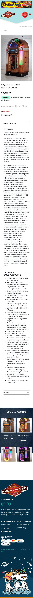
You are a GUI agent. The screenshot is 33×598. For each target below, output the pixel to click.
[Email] (26, 106)
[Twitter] (19, 106)
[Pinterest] (23, 106)
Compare (6, 115)
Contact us (5, 532)
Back (5, 31)
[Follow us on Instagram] (3, 504)
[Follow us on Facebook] (9, 504)
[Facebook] (16, 106)
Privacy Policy (21, 528)
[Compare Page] (11, 115)
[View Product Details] (8, 425)
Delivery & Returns (23, 525)
